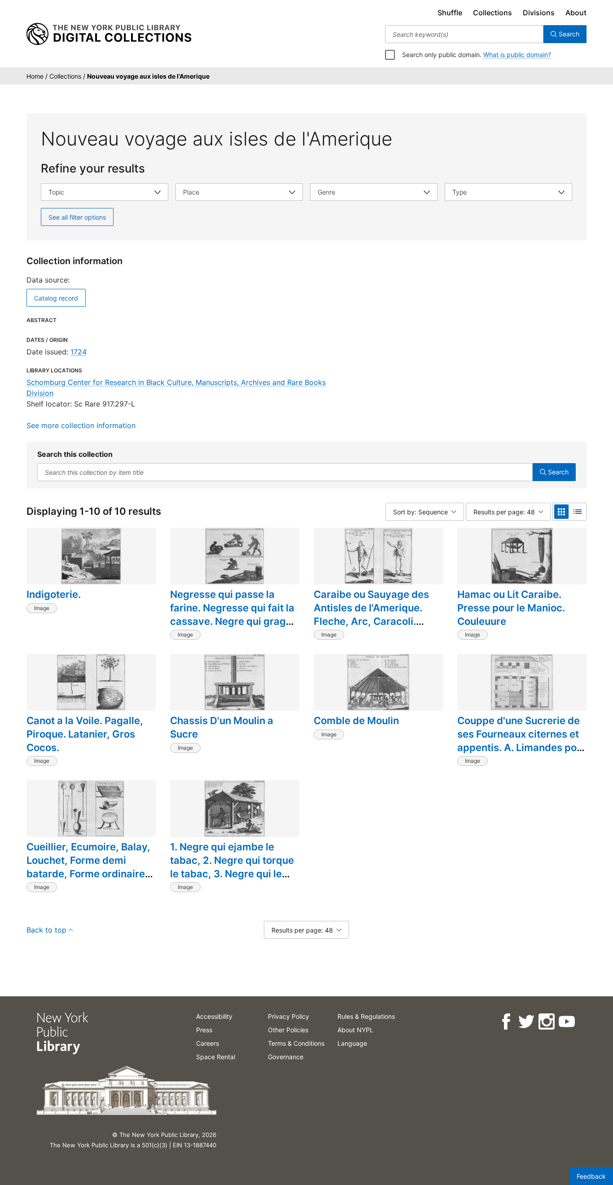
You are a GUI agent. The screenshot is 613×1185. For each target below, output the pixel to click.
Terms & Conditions (296, 1043)
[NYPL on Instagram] (546, 1022)
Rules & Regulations (366, 1016)
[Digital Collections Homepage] (108, 34)
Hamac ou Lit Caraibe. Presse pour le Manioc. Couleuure (511, 607)
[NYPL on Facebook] (505, 1022)
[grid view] (561, 511)
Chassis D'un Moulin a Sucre (221, 727)
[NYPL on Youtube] (566, 1022)
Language (352, 1043)
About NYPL (355, 1030)
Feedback (591, 1176)
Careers (207, 1043)
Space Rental (215, 1057)
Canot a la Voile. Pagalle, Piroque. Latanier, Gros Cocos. (84, 734)
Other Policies (288, 1030)
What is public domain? (517, 54)
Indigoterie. (53, 594)
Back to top (46, 929)
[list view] (577, 511)
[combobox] (464, 34)
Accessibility (214, 1016)
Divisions (539, 12)
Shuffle (450, 12)
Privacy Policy (288, 1016)
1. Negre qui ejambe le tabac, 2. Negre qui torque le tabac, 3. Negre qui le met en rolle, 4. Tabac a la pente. (232, 873)
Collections (492, 12)
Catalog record (56, 298)
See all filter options (77, 217)
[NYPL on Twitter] (525, 1022)
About (576, 12)
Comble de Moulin (356, 720)
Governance (285, 1057)
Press (204, 1030)
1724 (78, 351)
